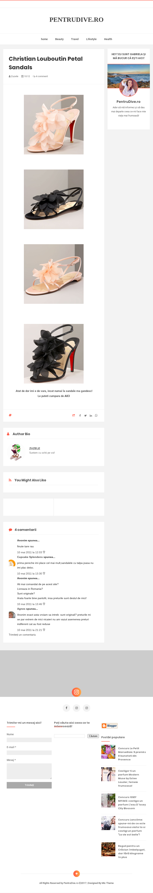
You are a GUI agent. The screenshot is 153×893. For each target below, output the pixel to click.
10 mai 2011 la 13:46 (30, 604)
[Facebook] (139, 121)
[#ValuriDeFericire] (128, 121)
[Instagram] (117, 121)
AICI (67, 396)
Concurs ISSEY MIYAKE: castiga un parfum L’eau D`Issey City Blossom (132, 802)
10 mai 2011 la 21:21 (30, 629)
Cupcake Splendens (30, 556)
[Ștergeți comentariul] (44, 552)
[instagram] (76, 708)
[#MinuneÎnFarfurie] (123, 121)
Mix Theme (108, 883)
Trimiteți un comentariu (22, 634)
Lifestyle (91, 39)
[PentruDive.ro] (134, 121)
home (44, 39)
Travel (75, 39)
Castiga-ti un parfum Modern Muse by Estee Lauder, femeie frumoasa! (128, 778)
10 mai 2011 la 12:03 (30, 552)
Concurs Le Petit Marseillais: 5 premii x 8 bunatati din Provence (132, 754)
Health (108, 39)
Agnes (21, 608)
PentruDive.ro (76, 19)
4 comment (41, 76)
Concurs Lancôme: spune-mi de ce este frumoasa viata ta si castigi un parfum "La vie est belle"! (131, 827)
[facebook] (66, 708)
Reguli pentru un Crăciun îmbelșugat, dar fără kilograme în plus (131, 851)
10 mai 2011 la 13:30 (30, 573)
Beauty (59, 39)
